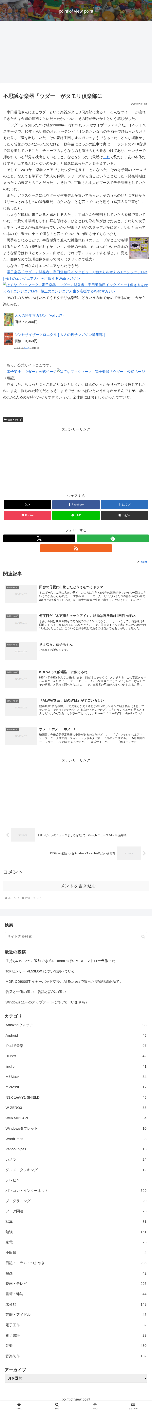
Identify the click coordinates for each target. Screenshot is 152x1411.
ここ (142, 202)
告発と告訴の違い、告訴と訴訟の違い (36, 992)
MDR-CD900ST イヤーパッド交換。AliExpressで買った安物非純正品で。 (64, 982)
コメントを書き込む (76, 885)
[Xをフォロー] (39, 538)
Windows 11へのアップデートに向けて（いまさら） (47, 1002)
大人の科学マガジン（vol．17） (40, 316)
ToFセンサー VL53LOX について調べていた (40, 971)
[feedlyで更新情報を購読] (113, 538)
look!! (26, 348)
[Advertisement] (76, 53)
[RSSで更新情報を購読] (76, 548)
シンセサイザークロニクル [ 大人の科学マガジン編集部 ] (59, 335)
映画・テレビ (15, 419)
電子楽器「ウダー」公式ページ (32, 372)
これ (106, 157)
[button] (124, 515)
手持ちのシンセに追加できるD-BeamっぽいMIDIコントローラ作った (60, 961)
